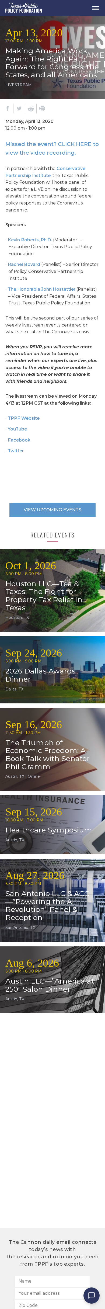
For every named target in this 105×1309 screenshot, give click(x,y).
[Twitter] (19, 108)
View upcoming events (52, 509)
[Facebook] (7, 108)
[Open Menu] (95, 8)
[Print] (42, 108)
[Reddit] (30, 108)
